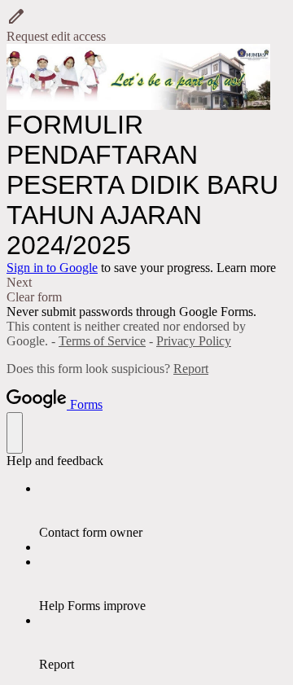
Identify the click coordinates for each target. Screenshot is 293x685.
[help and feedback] (15, 433)
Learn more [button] (246, 267)
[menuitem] (162, 510)
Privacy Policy (193, 341)
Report (190, 368)
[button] (146, 25)
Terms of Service (102, 341)
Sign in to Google (52, 267)
